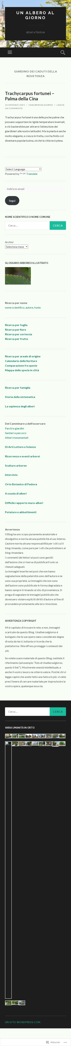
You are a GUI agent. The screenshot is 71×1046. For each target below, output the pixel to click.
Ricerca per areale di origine (22, 356)
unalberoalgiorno (41, 105)
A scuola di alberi (16, 493)
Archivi (9, 242)
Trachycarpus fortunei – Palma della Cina (29, 96)
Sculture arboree (16, 465)
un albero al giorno (35, 15)
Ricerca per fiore (15, 329)
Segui (12, 200)
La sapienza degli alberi (20, 406)
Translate (31, 173)
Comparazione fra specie (21, 365)
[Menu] (10, 52)
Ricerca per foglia (16, 325)
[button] (8, 737)
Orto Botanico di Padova (21, 484)
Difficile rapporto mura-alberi (24, 502)
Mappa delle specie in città (22, 370)
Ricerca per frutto (16, 338)
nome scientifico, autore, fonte (23, 307)
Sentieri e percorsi (15, 433)
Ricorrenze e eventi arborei (22, 456)
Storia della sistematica (20, 396)
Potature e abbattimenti (20, 512)
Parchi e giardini (14, 428)
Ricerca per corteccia (18, 334)
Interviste (11, 474)
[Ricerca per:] (35, 225)
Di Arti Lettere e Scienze (20, 446)
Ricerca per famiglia (17, 387)
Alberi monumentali (16, 437)
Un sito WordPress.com (22, 1022)
